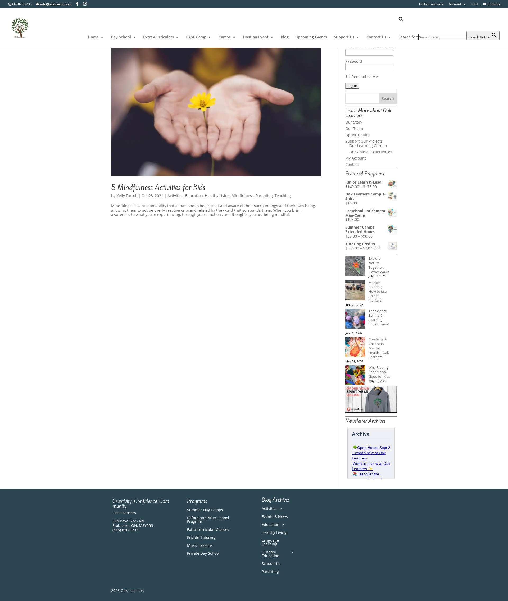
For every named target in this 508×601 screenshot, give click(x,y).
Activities (175, 195)
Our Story (353, 122)
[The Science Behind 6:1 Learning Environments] (355, 319)
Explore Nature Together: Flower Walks (379, 265)
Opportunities (357, 134)
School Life (271, 564)
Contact (352, 164)
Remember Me (364, 76)
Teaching (283, 195)
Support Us (344, 37)
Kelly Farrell (126, 195)
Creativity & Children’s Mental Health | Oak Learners (379, 348)
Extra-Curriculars (158, 37)
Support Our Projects (364, 141)
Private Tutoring (201, 538)
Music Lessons (200, 546)
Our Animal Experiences (370, 151)
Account (455, 4)
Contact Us (376, 37)
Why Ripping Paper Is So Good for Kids (379, 372)
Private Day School (203, 554)
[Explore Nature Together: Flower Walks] (355, 266)
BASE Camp (196, 37)
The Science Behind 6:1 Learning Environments (379, 319)
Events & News (275, 517)
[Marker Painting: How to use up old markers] (355, 290)
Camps (225, 37)
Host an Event (256, 37)
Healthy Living (217, 195)
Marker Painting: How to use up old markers (378, 291)
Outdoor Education (270, 554)
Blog (285, 37)
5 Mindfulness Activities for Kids (158, 187)
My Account (355, 158)
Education (194, 195)
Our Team (354, 128)
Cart (474, 4)
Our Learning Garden (368, 145)
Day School (121, 37)
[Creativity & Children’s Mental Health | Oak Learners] (355, 347)
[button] (449, 24)
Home (93, 37)
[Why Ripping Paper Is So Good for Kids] (355, 375)
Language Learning (270, 543)
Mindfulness (243, 195)
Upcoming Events (311, 37)
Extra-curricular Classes (208, 530)
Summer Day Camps (205, 510)
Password (353, 61)
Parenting (264, 195)
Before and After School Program (208, 520)
